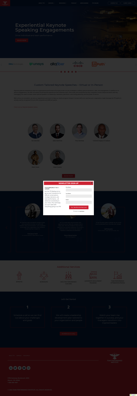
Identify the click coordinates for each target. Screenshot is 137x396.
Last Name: (68, 193)
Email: (67, 199)
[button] (91, 183)
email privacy (82, 211)
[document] (68, 198)
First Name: (68, 187)
